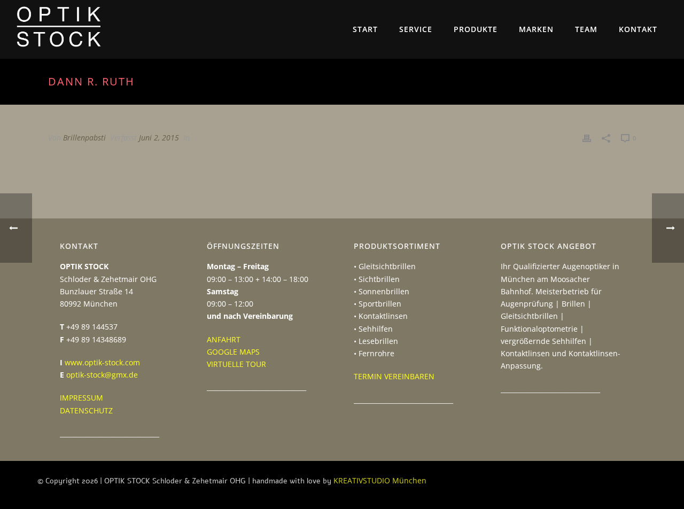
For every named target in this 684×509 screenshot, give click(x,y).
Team (586, 29)
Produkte (476, 29)
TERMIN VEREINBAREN (394, 376)
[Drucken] (586, 137)
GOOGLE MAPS (233, 352)
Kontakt (638, 29)
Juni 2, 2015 (159, 137)
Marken (536, 29)
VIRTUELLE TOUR (236, 364)
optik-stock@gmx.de (102, 375)
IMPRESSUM (81, 398)
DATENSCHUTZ (86, 410)
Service (415, 29)
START (365, 29)
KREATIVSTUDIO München (379, 480)
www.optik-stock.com (102, 362)
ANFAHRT (223, 339)
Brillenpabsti (84, 137)
